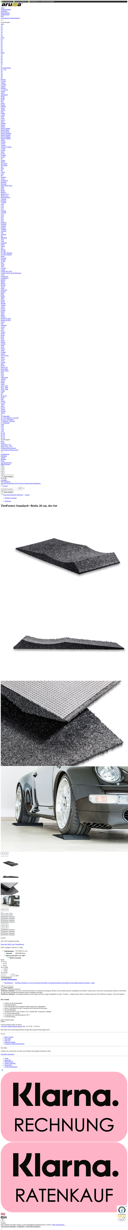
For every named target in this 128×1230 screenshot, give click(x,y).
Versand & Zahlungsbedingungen (14, 1044)
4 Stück (5, 973)
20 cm (5, 961)
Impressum (7, 1060)
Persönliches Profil (12, 483)
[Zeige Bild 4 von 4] (7, 856)
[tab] (49, 983)
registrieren (7, 482)
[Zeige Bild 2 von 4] (3, 856)
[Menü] (2, 466)
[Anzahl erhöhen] (13, 975)
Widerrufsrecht (8, 1061)
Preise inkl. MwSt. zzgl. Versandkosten (12, 944)
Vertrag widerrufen (10, 1063)
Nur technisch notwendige (8, 1226)
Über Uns (7, 1040)
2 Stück (5, 971)
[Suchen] (2, 469)
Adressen (21, 483)
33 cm (5, 963)
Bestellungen (37, 483)
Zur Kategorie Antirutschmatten (10, 18)
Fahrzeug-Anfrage (9, 1042)
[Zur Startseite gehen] (12, 6)
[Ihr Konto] (2, 472)
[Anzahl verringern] (2, 975)
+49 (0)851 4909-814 (7, 1026)
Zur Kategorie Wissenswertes (9, 450)
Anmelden (4, 480)
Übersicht (4, 483)
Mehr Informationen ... (59, 1225)
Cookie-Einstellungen (10, 1067)
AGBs (6, 1058)
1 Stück (5, 969)
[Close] (1, 912)
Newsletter (7, 1039)
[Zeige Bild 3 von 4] (5, 856)
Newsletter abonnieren (7, 1054)
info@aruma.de (18, 1026)
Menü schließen (8, 476)
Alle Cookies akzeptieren (33, 1226)
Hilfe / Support (8, 1037)
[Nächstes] (7, 853)
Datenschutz (8, 1065)
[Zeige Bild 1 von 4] (1, 856)
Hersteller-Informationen (9, 979)
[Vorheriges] (2, 853)
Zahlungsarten (28, 483)
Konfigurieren (20, 1226)
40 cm (5, 965)
